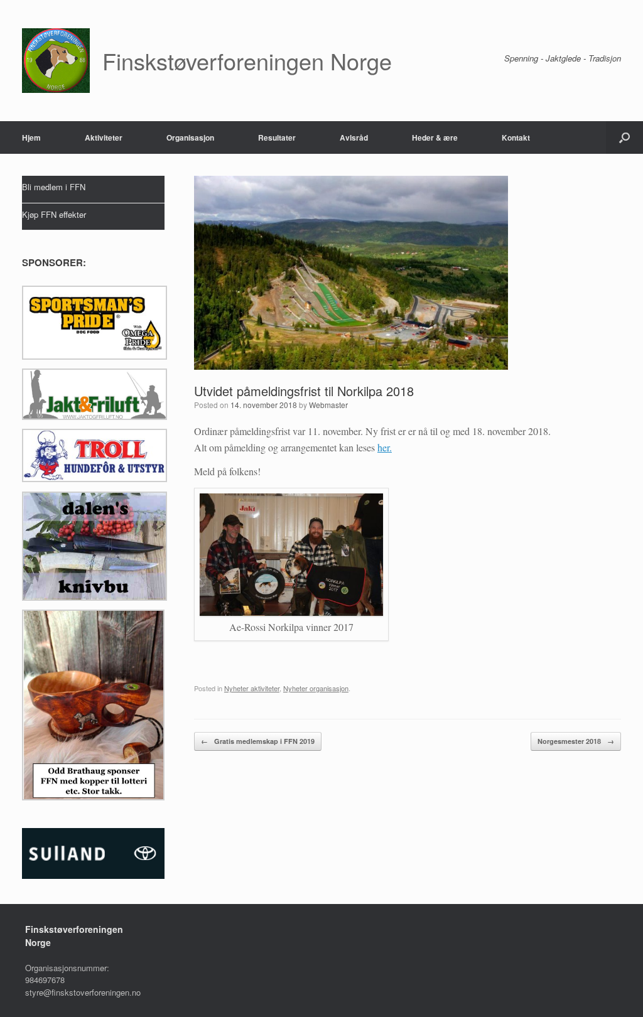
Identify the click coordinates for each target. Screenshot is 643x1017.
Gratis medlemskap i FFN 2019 (258, 741)
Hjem (31, 137)
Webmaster (328, 404)
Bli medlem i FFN (53, 187)
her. (384, 447)
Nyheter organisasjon (316, 688)
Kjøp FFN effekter (54, 214)
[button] (624, 137)
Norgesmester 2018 (576, 741)
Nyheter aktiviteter (251, 688)
